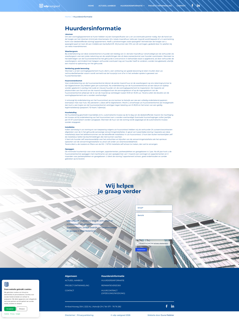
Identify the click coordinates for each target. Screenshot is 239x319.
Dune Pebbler (167, 315)
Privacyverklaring (85, 315)
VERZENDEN (141, 250)
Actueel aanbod (107, 6)
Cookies (6, 314)
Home (91, 6)
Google (18, 314)
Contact (181, 6)
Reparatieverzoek (111, 285)
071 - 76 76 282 (114, 306)
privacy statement (161, 243)
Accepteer (10, 309)
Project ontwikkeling (160, 6)
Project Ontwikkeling (77, 285)
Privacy (12, 314)
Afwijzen (22, 309)
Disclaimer (70, 315)
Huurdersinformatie (112, 280)
